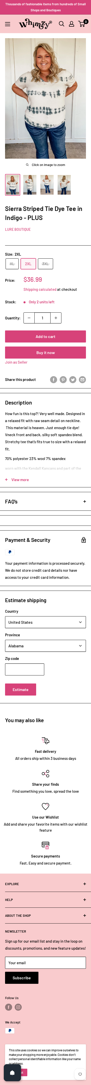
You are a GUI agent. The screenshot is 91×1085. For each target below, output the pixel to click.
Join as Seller (16, 362)
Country (11, 611)
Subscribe (22, 977)
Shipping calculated (40, 289)
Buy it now (45, 352)
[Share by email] (82, 379)
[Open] (12, 1072)
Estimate (21, 689)
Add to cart (45, 336)
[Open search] (61, 24)
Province (12, 635)
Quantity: (12, 318)
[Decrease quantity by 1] (29, 318)
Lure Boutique (18, 229)
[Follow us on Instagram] (18, 1007)
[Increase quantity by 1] (56, 318)
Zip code (12, 658)
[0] (82, 24)
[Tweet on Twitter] (72, 379)
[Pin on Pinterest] (63, 379)
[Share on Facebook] (53, 379)
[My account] (71, 24)
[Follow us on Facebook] (8, 1007)
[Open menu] (7, 24)
